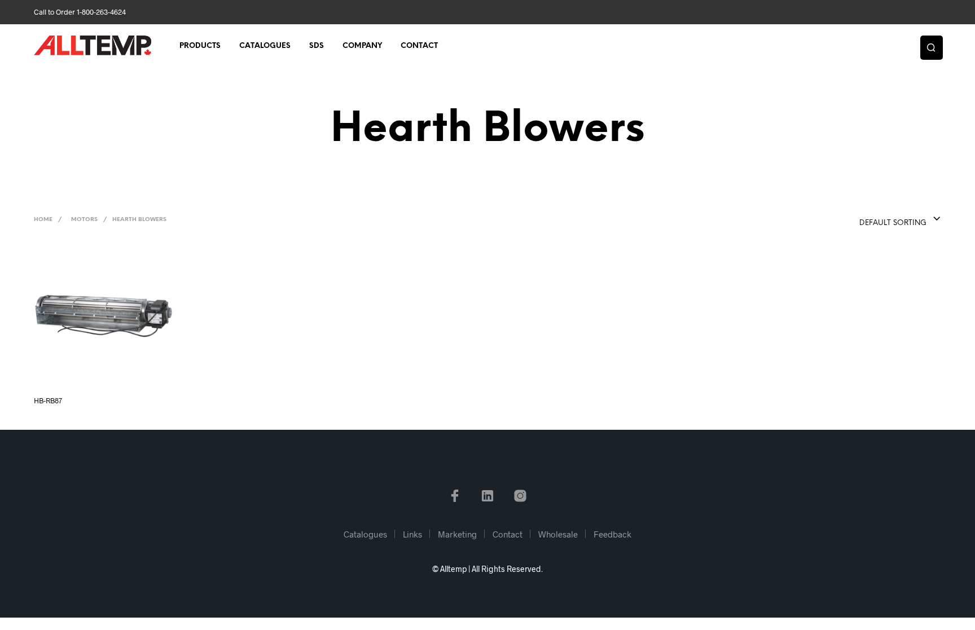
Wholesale (558, 534)
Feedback (612, 534)
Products (200, 46)
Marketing (457, 534)
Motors (84, 220)
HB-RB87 (48, 400)
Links (412, 534)
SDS (316, 46)
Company (362, 46)
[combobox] (877, 219)
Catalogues (265, 46)
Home (43, 220)
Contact (419, 46)
